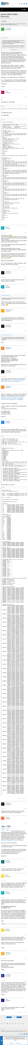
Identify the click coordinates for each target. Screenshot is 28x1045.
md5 (6, 91)
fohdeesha (8, 271)
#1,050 (25, 391)
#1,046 (25, 315)
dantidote (7, 421)
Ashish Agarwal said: (6, 334)
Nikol (6, 875)
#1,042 (25, 97)
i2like (6, 999)
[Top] (25, 1031)
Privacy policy (15, 1031)
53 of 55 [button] (14, 1017)
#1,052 (25, 808)
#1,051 (25, 427)
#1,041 (25, 34)
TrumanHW (8, 28)
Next (19, 1017)
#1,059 (25, 980)
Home (22, 1031)
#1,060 (25, 1005)
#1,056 (25, 897)
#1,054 (25, 866)
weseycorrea (8, 347)
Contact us (3, 1031)
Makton (7, 891)
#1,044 (25, 277)
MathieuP (7, 860)
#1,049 (25, 376)
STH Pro (2, 1029)
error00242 (8, 974)
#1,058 (25, 958)
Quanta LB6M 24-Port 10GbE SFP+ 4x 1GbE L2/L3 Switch (12, 839)
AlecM (6, 227)
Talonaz (7, 817)
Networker (7, 952)
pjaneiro (7, 929)
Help (20, 1031)
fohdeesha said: (5, 295)
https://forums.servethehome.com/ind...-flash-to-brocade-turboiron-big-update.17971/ (13, 380)
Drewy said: (4, 37)
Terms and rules (9, 1031)
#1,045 (25, 291)
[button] (2, 9)
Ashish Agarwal (9, 309)
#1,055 (25, 880)
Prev (9, 1017)
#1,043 (25, 232)
